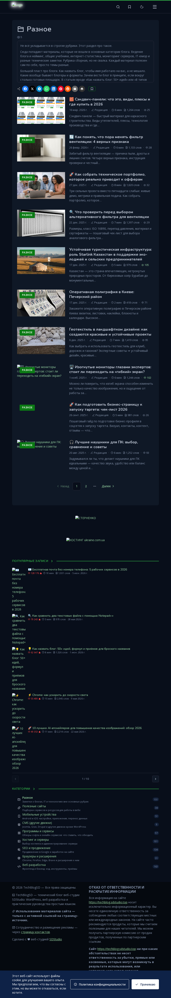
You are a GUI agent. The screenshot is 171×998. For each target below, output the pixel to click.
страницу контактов (35, 932)
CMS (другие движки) (37, 823)
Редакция (101, 110)
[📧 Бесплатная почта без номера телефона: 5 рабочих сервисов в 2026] (18, 589)
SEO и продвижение (36, 848)
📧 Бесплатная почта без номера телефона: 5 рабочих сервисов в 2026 (77, 570)
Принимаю (147, 984)
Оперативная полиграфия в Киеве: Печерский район (101, 294)
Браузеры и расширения (39, 856)
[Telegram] (39, 89)
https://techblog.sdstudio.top (108, 902)
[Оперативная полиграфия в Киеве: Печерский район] (41, 303)
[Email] (75, 89)
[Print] (82, 89)
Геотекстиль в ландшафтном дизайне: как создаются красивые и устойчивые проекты (110, 332)
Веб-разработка (34, 865)
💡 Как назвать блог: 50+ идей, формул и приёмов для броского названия (79, 649)
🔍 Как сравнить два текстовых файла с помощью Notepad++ (71, 616)
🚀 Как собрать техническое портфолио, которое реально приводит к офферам (107, 177)
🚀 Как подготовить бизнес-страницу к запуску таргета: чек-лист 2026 (105, 407)
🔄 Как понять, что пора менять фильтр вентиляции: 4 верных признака (106, 139)
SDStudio (55, 939)
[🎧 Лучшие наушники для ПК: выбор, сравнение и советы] (41, 453)
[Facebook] (25, 89)
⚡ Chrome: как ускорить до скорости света (58, 695)
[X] (32, 89)
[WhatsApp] (46, 89)
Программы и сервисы (38, 831)
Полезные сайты (34, 806)
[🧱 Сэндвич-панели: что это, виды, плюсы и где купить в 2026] (41, 110)
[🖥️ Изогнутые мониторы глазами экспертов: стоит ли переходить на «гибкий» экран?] (41, 378)
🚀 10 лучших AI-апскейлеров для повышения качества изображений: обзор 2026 (85, 728)
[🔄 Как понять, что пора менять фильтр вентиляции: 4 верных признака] (41, 148)
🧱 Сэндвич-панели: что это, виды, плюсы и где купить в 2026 (109, 102)
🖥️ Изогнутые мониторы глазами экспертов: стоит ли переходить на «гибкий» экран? (110, 369)
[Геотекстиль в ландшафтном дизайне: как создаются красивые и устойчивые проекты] (41, 340)
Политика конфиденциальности (102, 984)
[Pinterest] (61, 89)
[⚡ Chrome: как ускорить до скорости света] (18, 708)
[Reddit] (68, 89)
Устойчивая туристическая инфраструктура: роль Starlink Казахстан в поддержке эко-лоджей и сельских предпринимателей (110, 254)
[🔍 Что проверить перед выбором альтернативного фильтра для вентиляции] (41, 223)
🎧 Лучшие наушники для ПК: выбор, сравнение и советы (103, 444)
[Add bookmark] (92, 89)
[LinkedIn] (53, 89)
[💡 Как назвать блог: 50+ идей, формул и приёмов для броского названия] (18, 669)
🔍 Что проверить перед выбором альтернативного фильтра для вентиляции (109, 214)
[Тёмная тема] (141, 6)
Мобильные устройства (39, 814)
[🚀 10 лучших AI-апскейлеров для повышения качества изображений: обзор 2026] (18, 748)
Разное (27, 798)
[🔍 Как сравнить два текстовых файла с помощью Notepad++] (18, 629)
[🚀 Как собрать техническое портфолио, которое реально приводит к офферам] (41, 185)
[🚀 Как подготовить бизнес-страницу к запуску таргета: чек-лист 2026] (41, 415)
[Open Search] (118, 7)
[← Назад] (15, 779)
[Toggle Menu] (155, 7)
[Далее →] (155, 779)
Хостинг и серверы (35, 840)
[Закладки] (129, 6)
